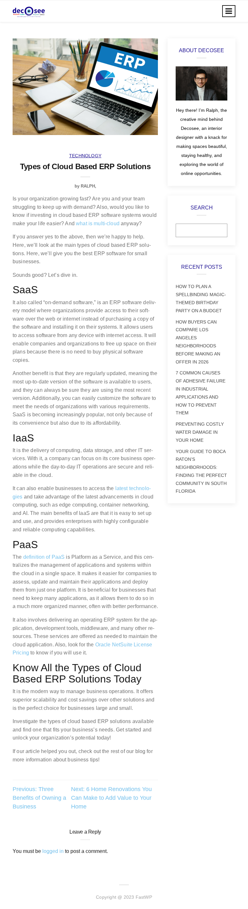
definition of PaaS (44, 557)
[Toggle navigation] (228, 11)
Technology (85, 155)
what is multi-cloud (97, 223)
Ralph (88, 186)
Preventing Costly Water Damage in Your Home (200, 432)
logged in (53, 851)
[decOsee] (29, 11)
